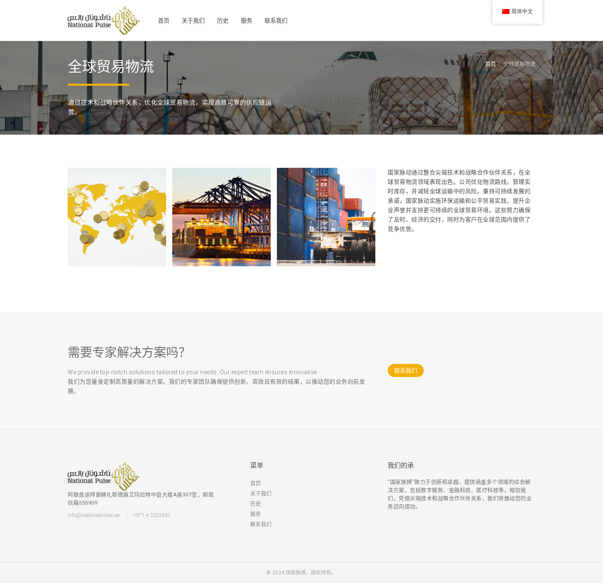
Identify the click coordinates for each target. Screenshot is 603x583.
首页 (163, 20)
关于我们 (193, 20)
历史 (222, 20)
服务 (246, 20)
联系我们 (276, 20)
